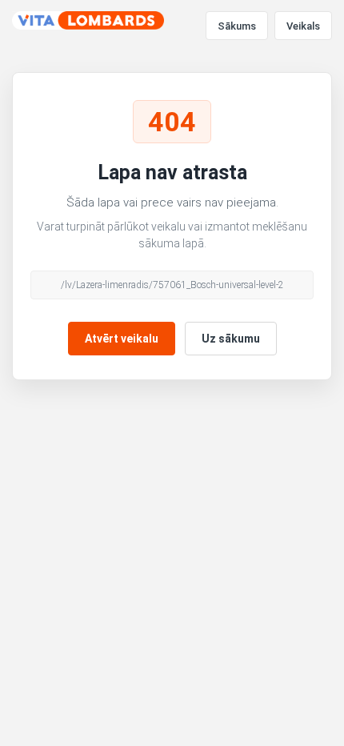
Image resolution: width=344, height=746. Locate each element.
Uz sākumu (231, 338)
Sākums (237, 26)
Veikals (303, 26)
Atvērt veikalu (121, 338)
